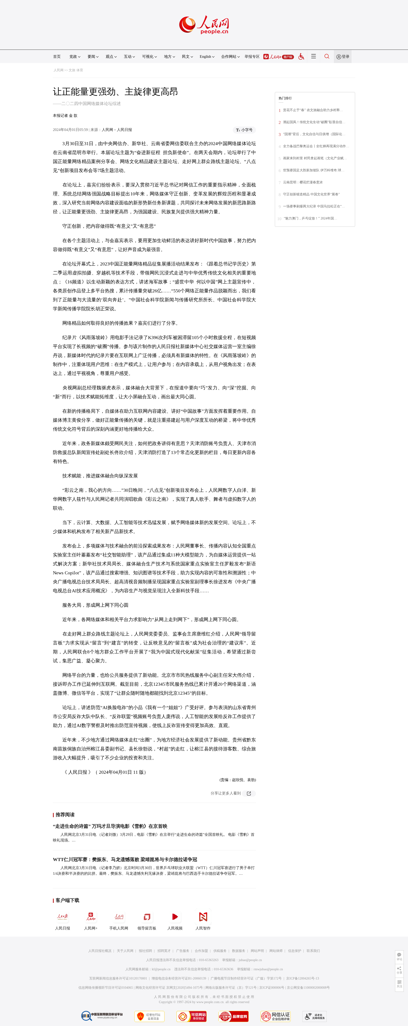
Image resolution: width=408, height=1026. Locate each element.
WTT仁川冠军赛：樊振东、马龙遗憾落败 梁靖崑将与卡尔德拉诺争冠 (125, 859)
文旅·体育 (76, 70)
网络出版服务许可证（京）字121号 (231, 987)
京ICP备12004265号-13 (302, 978)
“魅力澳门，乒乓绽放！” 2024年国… (310, 218)
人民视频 (175, 928)
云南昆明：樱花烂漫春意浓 (303, 182)
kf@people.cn (161, 969)
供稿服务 (220, 951)
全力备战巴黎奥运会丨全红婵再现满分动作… (316, 146)
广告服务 (182, 951)
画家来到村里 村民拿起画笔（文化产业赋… (315, 158)
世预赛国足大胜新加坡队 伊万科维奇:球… (313, 170)
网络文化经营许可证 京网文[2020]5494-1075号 (169, 987)
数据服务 (238, 951)
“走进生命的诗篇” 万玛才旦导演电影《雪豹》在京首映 (110, 826)
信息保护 (294, 951)
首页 (57, 57)
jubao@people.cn (250, 960)
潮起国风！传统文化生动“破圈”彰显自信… (314, 122)
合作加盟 (201, 951)
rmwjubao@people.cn (268, 969)
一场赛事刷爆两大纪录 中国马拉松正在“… (314, 206)
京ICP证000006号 (271, 987)
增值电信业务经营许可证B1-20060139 (179, 978)
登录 (345, 57)
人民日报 (62, 928)
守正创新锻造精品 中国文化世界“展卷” (311, 194)
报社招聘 (145, 951)
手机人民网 (118, 928)
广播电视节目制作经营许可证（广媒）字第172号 (246, 978)
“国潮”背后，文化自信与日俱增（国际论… (314, 134)
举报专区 (252, 57)
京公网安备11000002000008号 (308, 987)
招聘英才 (164, 951)
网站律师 (276, 951)
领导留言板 (146, 928)
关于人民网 (125, 951)
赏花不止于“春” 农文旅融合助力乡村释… (313, 110)
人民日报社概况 (99, 951)
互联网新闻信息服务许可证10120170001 (118, 978)
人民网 (59, 70)
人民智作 (203, 928)
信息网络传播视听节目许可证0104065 (105, 987)
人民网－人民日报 (117, 130)
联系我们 (313, 951)
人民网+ (91, 928)
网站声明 (257, 951)
